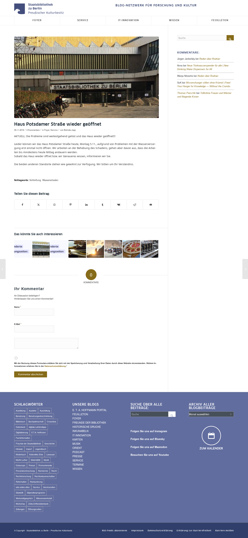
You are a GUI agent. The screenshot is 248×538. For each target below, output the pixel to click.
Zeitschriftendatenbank (38, 503)
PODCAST (78, 452)
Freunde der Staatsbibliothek (28, 443)
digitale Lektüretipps (37, 426)
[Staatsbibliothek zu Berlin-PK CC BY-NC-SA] (86, 77)
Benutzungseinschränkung (40, 416)
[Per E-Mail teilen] (151, 205)
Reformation (21, 481)
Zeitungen (20, 509)
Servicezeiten (49, 487)
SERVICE (77, 460)
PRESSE (77, 456)
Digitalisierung (22, 432)
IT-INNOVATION (81, 435)
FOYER (76, 418)
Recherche (43, 470)
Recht (54, 470)
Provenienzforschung (25, 470)
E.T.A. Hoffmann (38, 432)
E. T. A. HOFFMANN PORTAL (89, 410)
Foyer (46, 129)
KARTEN (77, 439)
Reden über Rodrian (209, 59)
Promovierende (45, 465)
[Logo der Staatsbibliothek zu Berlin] (39, 9)
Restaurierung (36, 481)
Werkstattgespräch (24, 498)
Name (17, 306)
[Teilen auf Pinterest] (70, 205)
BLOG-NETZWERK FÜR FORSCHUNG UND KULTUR (156, 5)
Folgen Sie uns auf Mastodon (149, 447)
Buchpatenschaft (36, 421)
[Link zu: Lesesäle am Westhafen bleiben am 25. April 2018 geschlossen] (113, 249)
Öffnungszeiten (34, 509)
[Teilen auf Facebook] (22, 205)
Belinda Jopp (70, 129)
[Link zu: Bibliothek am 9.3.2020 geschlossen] (131, 249)
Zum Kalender (211, 448)
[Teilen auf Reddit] (135, 205)
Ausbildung (20, 410)
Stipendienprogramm (36, 492)
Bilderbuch (20, 421)
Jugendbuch (40, 448)
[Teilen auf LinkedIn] (86, 205)
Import (29, 448)
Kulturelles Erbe (36, 454)
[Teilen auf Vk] (119, 205)
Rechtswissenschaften (44, 476)
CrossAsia (51, 421)
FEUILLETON (80, 414)
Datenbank (20, 426)
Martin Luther (21, 459)
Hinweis (19, 448)
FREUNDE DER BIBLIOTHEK (89, 422)
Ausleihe (32, 410)
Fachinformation (23, 437)
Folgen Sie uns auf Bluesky (148, 439)
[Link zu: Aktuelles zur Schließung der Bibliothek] (149, 249)
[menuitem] (155, 6)
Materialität (35, 459)
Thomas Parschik (186, 93)
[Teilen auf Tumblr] (103, 205)
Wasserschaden (50, 180)
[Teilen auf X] (38, 205)
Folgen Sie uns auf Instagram (149, 431)
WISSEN (77, 469)
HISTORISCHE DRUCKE (86, 427)
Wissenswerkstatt (44, 498)
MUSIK (76, 443)
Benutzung (20, 416)
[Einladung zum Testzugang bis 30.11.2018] (3, 269)
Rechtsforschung (23, 476)
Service (54, 129)
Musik (46, 459)
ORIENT (77, 448)
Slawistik (19, 492)
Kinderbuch (21, 454)
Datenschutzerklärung (55, 366)
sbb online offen (23, 487)
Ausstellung (45, 410)
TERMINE (78, 464)
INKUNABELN (80, 431)
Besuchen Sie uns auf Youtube (150, 455)
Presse (32, 465)
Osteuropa (20, 465)
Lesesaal (50, 454)
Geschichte (49, 443)
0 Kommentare (33, 129)
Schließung (35, 180)
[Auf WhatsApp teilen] (54, 205)
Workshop (20, 503)
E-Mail (17, 324)
